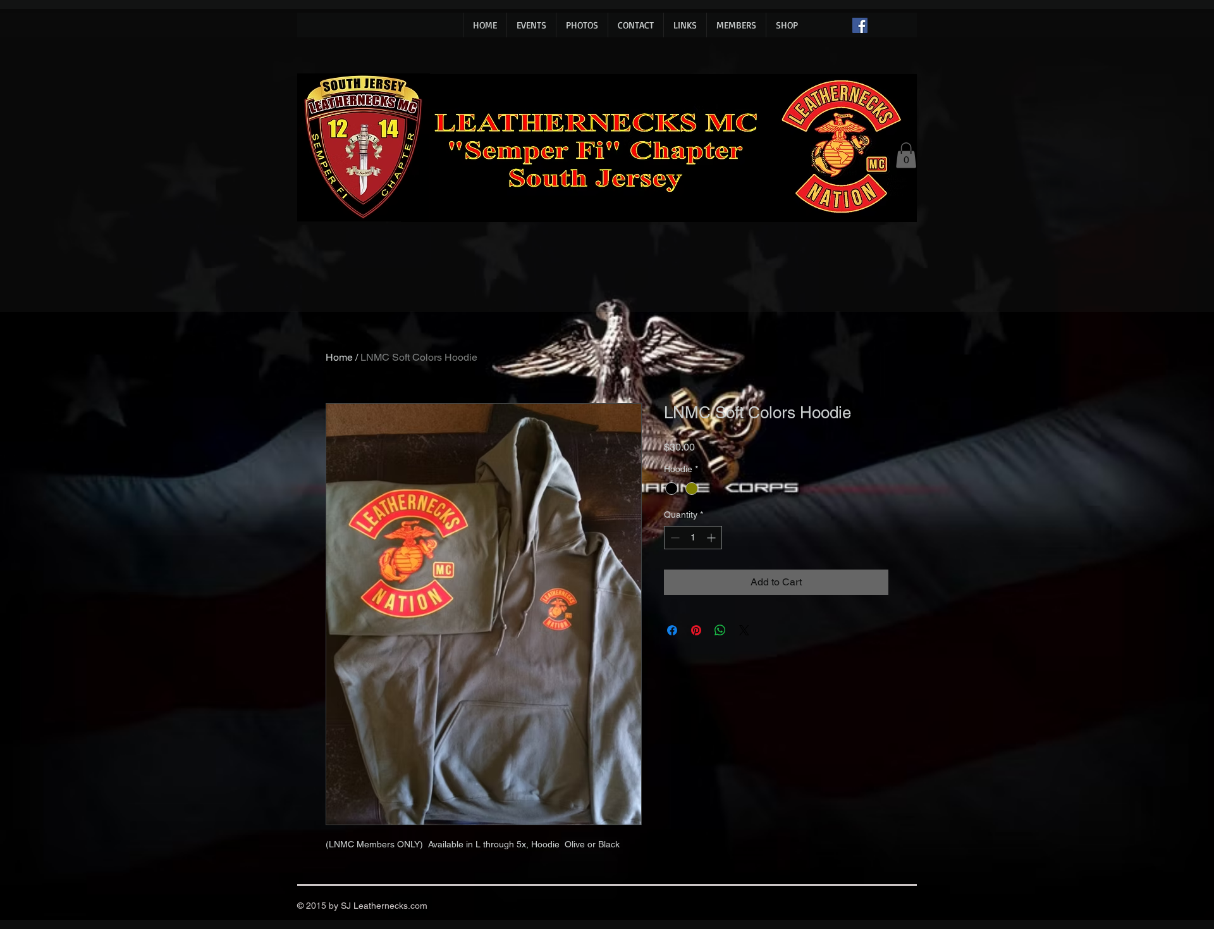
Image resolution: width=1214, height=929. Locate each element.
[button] (906, 155)
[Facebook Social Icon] (860, 25)
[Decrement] (674, 538)
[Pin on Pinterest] (696, 630)
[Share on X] (744, 630)
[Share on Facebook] (672, 630)
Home (339, 357)
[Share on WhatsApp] (720, 630)
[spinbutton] (693, 538)
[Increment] (712, 538)
